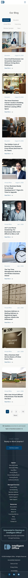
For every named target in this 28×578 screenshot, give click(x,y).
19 (23, 411)
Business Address (13, 492)
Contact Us (13, 521)
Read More (8, 68)
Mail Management (13, 494)
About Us (13, 512)
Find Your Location (14, 448)
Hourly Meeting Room (13, 475)
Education (16, 20)
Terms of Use (14, 563)
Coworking (18, 24)
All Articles (6, 20)
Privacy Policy (14, 567)
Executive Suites (13, 465)
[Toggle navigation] (25, 2)
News (19, 28)
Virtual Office (7, 24)
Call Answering (13, 489)
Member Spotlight (8, 28)
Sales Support (13, 499)
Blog (13, 516)
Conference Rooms (13, 480)
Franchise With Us (13, 514)
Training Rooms (13, 477)
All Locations (13, 507)
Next (15, 415)
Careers (13, 519)
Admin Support (13, 497)
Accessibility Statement (14, 560)
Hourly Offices (13, 472)
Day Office (13, 470)
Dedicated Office (13, 467)
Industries (13, 509)
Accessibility (14, 571)
